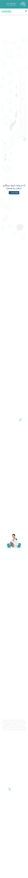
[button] (26, 11)
